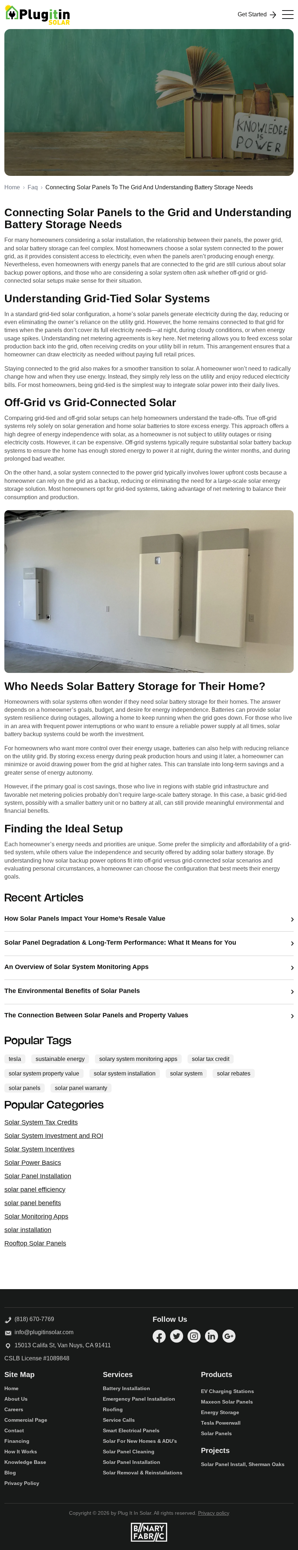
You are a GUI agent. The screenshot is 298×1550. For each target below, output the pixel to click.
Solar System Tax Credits (41, 1122)
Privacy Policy (21, 1483)
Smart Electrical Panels (131, 1430)
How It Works (20, 1451)
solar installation (27, 1230)
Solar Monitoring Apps (36, 1216)
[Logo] (37, 14)
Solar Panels (216, 1433)
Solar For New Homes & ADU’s (140, 1441)
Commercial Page (25, 1420)
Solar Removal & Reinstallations (142, 1473)
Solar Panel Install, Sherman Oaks (243, 1464)
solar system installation (125, 1073)
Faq (33, 187)
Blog (10, 1473)
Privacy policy (213, 1513)
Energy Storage (220, 1412)
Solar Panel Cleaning (128, 1451)
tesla (60, 139)
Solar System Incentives (39, 1149)
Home (12, 187)
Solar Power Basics (32, 1162)
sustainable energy (97, 139)
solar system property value (86, 151)
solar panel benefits (32, 1203)
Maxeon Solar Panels (227, 1402)
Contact (14, 1430)
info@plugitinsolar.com (44, 1332)
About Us (16, 1399)
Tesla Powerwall (221, 1423)
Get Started (252, 14)
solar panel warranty (81, 1088)
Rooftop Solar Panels (35, 1243)
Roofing (113, 1409)
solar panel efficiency (34, 1189)
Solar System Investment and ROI (53, 1135)
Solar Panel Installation (37, 1176)
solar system (186, 1073)
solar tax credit (225, 139)
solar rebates (233, 1073)
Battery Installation (126, 1388)
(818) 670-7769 (33, 1319)
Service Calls (119, 1420)
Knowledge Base (25, 1462)
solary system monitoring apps (163, 139)
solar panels (24, 1088)
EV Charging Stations (227, 1391)
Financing (16, 1441)
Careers (13, 1409)
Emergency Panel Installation (139, 1399)
